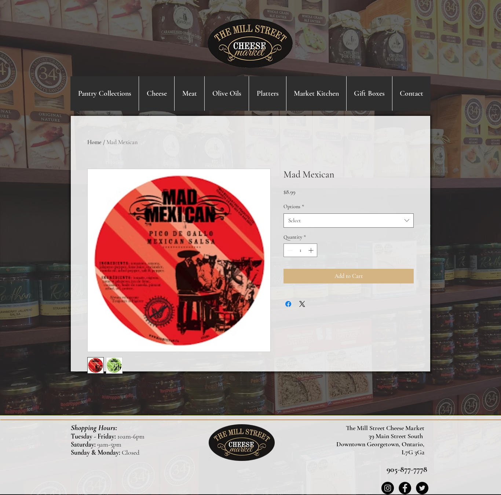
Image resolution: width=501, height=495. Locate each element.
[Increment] (311, 250)
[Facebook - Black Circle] (405, 488)
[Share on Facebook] (288, 304)
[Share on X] (302, 304)
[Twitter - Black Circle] (422, 488)
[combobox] (349, 220)
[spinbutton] (300, 250)
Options (294, 206)
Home (94, 142)
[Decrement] (289, 250)
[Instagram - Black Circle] (387, 488)
